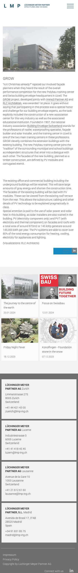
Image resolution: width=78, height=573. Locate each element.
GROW (7, 99)
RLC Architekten (12, 103)
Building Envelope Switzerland (44, 125)
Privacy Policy (11, 559)
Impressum (9, 554)
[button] (65, 251)
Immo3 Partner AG (57, 99)
